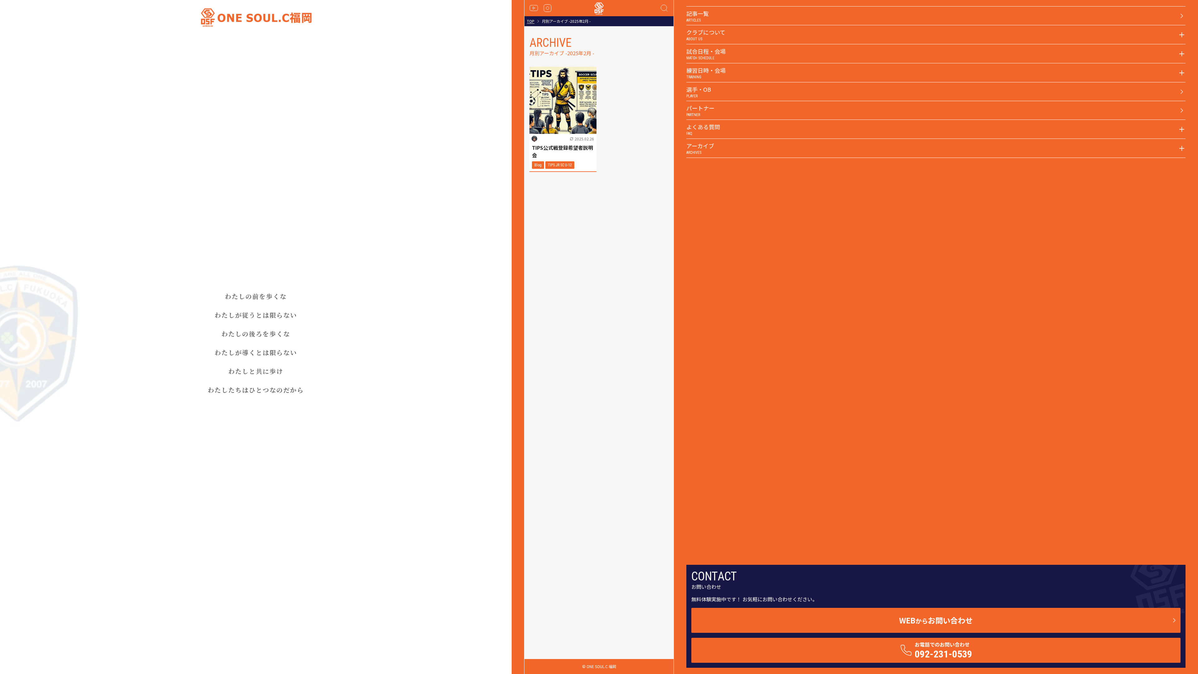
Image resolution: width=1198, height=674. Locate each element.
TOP (530, 21)
